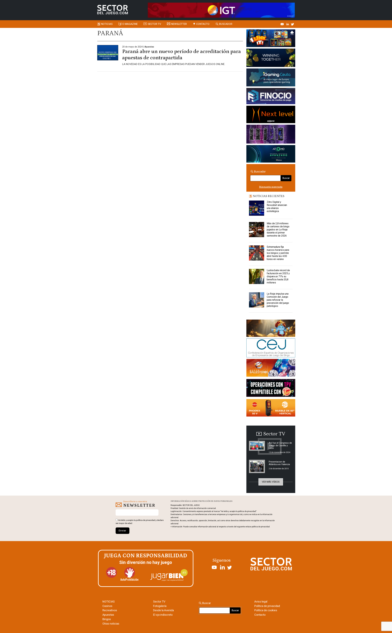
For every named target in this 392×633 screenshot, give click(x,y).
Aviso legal (260, 601)
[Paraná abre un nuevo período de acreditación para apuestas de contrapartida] (107, 55)
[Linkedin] (288, 23)
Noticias (107, 23)
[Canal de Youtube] (282, 23)
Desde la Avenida (163, 610)
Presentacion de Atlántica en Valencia (279, 463)
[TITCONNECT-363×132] (270, 388)
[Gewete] (270, 134)
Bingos (106, 619)
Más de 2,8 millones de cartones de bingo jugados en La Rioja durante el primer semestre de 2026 (278, 229)
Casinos (107, 606)
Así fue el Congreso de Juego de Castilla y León (280, 445)
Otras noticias (110, 623)
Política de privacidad (267, 606)
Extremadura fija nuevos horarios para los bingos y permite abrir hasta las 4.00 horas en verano (278, 253)
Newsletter (179, 23)
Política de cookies (265, 610)
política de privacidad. (261, 527)
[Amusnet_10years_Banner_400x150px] (270, 58)
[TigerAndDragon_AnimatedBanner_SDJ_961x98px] (221, 9)
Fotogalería (159, 606)
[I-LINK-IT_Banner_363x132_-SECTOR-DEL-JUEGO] (270, 38)
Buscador (225, 23)
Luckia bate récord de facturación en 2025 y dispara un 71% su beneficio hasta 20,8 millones (278, 276)
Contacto (202, 23)
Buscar (286, 178)
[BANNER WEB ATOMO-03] (270, 154)
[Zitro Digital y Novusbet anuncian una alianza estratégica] (256, 208)
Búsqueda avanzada (270, 186)
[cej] (270, 348)
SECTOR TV (154, 23)
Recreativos (109, 610)
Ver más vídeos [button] (271, 481)
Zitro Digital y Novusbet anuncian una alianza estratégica (277, 207)
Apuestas (149, 46)
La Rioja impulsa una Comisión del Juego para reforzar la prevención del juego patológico (278, 299)
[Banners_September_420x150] (270, 408)
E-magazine (130, 23)
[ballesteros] (270, 368)
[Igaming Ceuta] (270, 78)
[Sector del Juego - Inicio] (112, 9)
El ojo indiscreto (163, 614)
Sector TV (159, 601)
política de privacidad (145, 520)
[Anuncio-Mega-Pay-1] (270, 96)
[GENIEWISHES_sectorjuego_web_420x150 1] (270, 328)
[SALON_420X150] (270, 114)
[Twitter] (292, 23)
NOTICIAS (108, 601)
